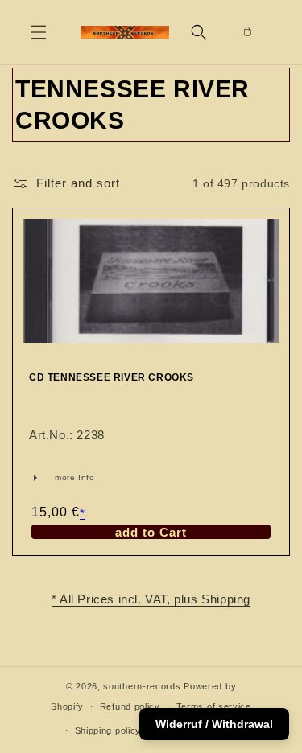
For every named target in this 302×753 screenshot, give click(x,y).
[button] (38, 32)
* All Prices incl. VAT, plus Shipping (151, 599)
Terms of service (213, 706)
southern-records (141, 686)
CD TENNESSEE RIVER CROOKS (111, 377)
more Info (50, 478)
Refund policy (130, 706)
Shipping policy (108, 730)
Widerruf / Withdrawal (214, 724)
